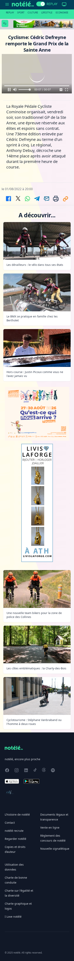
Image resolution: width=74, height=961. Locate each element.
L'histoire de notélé (17, 814)
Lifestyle (46, 12)
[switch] (40, 4)
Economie (62, 12)
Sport (20, 12)
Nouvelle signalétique (54, 848)
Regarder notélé (15, 839)
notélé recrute (14, 831)
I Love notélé (13, 916)
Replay (10, 12)
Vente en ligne (49, 827)
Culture (33, 12)
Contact (10, 822)
